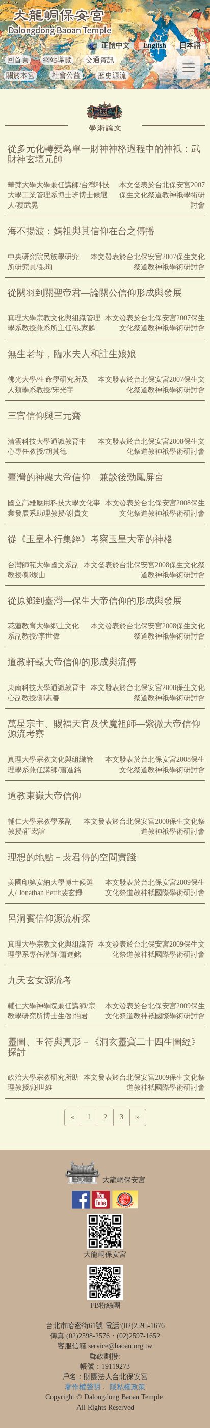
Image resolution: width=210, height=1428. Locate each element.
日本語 (190, 45)
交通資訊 (100, 60)
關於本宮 (20, 76)
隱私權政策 (127, 1387)
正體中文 (115, 45)
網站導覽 (57, 60)
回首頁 (18, 60)
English (154, 45)
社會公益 (66, 75)
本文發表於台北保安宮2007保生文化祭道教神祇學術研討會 (162, 195)
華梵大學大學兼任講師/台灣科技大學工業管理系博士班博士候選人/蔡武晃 (59, 195)
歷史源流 (112, 76)
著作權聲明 (82, 1387)
